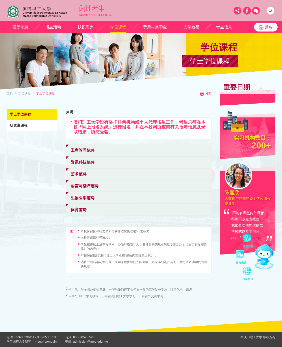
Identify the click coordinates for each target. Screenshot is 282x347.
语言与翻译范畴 (84, 186)
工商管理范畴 (83, 150)
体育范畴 (79, 210)
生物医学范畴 (83, 198)
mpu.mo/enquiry (46, 341)
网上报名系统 (95, 126)
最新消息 (20, 27)
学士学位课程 (45, 93)
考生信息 (224, 27)
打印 (208, 93)
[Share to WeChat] (256, 11)
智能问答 (248, 238)
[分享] (237, 11)
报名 (268, 27)
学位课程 (118, 27)
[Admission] (95, 10)
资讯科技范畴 (83, 162)
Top (270, 335)
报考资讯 (248, 271)
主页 (10, 93)
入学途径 (191, 27)
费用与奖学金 (155, 27)
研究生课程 (19, 125)
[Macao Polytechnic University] (40, 10)
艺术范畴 (79, 174)
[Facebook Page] (247, 11)
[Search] (270, 11)
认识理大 (86, 27)
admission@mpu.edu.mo (90, 341)
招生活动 (53, 27)
